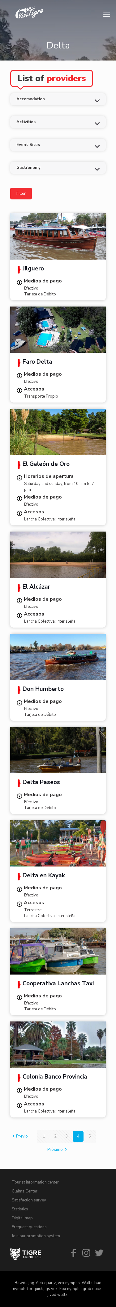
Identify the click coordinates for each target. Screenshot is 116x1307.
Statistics (20, 1209)
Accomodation (30, 99)
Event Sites (28, 145)
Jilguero (33, 269)
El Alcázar (36, 587)
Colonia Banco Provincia (55, 1077)
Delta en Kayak (44, 876)
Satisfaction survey (29, 1200)
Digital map (22, 1218)
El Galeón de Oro (46, 464)
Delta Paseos (41, 782)
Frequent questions (29, 1227)
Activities (26, 122)
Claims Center (24, 1191)
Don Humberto (43, 689)
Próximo (55, 1149)
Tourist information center (35, 1182)
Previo (22, 1136)
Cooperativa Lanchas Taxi (58, 984)
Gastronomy (28, 167)
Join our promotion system (36, 1236)
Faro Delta (37, 362)
